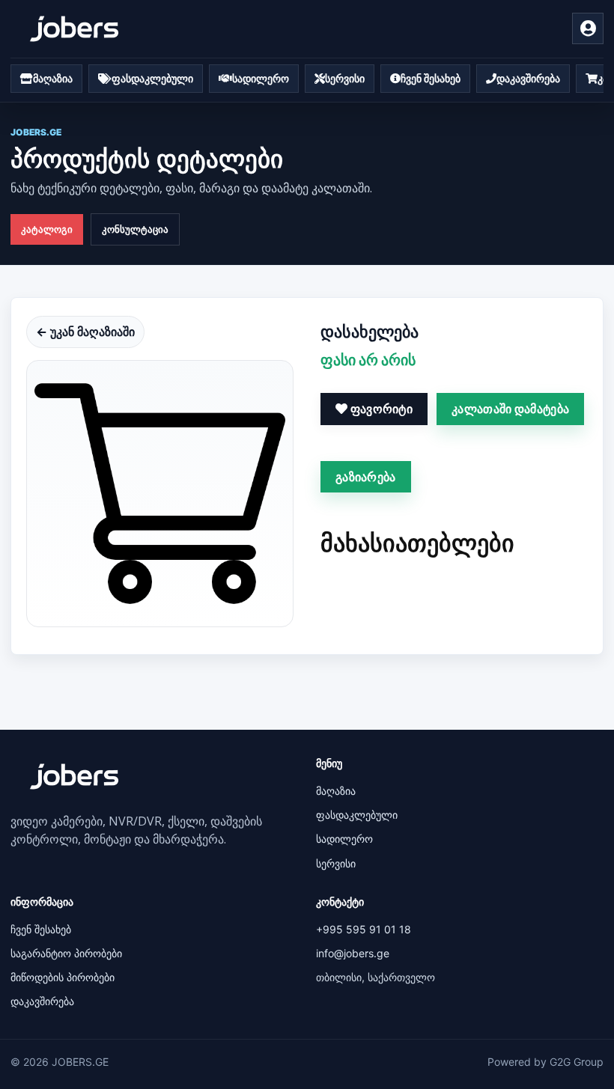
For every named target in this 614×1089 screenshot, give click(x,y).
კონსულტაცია (135, 229)
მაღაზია (336, 790)
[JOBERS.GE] (74, 28)
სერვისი (336, 863)
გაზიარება (365, 476)
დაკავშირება (42, 1001)
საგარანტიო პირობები (66, 953)
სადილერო (344, 838)
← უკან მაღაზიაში (85, 331)
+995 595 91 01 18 (363, 929)
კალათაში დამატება (510, 408)
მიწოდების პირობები (62, 977)
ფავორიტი (380, 408)
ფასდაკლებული (357, 814)
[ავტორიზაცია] (588, 28)
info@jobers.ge (352, 953)
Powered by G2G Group (545, 1061)
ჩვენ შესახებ (40, 929)
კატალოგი (47, 229)
